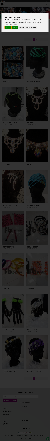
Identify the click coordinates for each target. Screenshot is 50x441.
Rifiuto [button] (15, 27)
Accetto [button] (8, 27)
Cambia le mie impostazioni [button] (27, 27)
